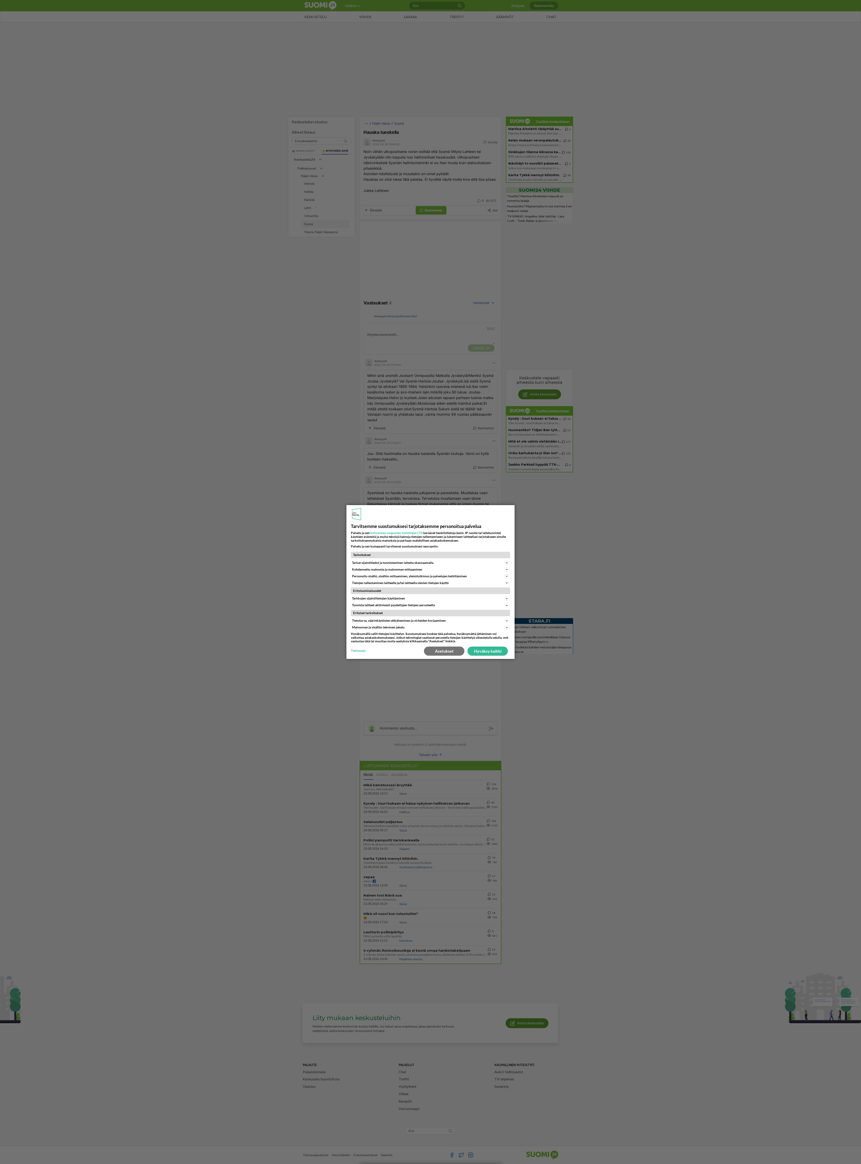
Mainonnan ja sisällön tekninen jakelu (378, 627)
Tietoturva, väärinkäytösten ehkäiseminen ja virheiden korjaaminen (399, 620)
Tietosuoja (358, 650)
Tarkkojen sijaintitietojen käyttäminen (378, 598)
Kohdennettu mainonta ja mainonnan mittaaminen (387, 569)
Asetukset (444, 651)
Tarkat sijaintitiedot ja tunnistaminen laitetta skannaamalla (392, 563)
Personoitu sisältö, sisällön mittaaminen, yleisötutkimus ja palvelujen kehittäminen (409, 576)
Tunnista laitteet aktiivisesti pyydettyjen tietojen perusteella (393, 605)
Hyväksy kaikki (488, 651)
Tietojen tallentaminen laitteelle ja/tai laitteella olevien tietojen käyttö (400, 583)
